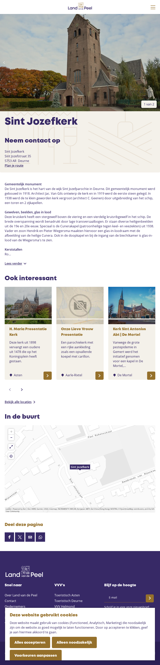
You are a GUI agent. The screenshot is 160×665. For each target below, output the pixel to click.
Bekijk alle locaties (18, 402)
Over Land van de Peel (21, 595)
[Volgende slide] (156, 62)
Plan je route (14, 165)
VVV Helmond (64, 606)
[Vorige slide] (4, 62)
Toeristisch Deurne (68, 601)
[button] (80, 469)
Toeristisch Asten (67, 595)
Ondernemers (15, 606)
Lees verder (13, 263)
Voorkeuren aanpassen (35, 655)
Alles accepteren (29, 642)
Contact (10, 601)
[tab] (149, 104)
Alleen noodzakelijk (74, 642)
